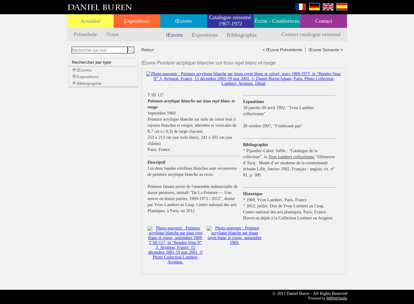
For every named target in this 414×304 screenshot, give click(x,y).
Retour (147, 49)
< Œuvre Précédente (282, 49)
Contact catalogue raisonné (311, 34)
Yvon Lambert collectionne (291, 157)
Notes (112, 34)
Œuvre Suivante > (326, 49)
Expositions (137, 21)
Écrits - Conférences (277, 21)
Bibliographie (242, 35)
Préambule (85, 34)
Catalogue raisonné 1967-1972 (230, 20)
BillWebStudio (336, 298)
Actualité (90, 21)
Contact (323, 21)
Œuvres (183, 21)
